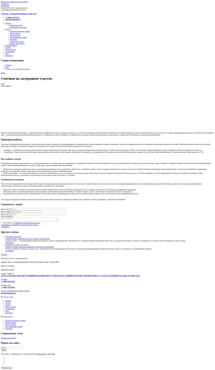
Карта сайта (41, 354)
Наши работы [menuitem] (10, 50)
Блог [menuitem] (7, 54)
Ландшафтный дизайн (13, 327)
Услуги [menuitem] (8, 29)
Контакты (9, 313)
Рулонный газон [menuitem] (16, 25)
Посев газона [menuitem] (15, 33)
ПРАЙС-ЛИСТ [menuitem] (11, 46)
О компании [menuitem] (10, 52)
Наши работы (10, 307)
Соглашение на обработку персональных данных (20, 225)
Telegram (4, 338)
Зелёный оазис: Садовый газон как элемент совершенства (27, 239)
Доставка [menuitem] (13, 39)
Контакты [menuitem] (9, 56)
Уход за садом (10, 325)
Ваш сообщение (7, 216)
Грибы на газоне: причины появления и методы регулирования (29, 247)
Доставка (8, 329)
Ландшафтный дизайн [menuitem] (18, 37)
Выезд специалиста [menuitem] (17, 43)
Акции (8, 305)
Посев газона (10, 322)
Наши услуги (8, 317)
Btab (53, 354)
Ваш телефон (6, 211)
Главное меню (8, 297)
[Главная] (4, 255)
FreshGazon (5, 6)
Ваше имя (4, 209)
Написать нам (6, 368)
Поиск (3, 348)
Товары (8, 301)
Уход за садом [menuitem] (15, 35)
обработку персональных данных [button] (27, 223)
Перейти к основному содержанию (14, 2)
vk (8, 338)
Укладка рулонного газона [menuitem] (20, 31)
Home (3, 73)
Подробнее (9, 243)
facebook (12, 338)
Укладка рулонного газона (15, 320)
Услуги (8, 303)
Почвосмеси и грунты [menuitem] (18, 27)
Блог (7, 67)
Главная (8, 65)
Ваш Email (5, 214)
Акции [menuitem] (8, 48)
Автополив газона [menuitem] (17, 41)
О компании (10, 309)
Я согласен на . (22, 223)
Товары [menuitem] (8, 23)
